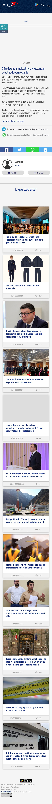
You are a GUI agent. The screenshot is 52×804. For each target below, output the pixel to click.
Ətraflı (26, 21)
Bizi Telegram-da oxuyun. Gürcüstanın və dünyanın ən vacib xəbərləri (27, 129)
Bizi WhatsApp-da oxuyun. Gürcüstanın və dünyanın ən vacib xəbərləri (28, 135)
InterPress (18, 165)
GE (48, 6)
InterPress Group (7, 792)
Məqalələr (14, 173)
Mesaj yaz (40, 173)
